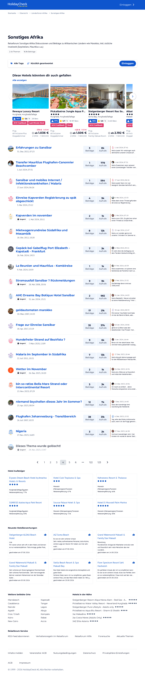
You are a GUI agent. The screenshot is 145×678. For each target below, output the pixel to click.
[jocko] (11, 417)
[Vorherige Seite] (37, 462)
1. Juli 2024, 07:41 (121, 147)
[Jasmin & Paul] (11, 231)
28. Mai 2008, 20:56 (37, 284)
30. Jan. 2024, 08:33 (122, 310)
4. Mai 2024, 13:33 (121, 198)
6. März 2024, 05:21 (122, 248)
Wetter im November (31, 369)
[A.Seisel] (11, 249)
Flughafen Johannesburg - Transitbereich (46, 416)
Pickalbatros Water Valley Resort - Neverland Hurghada (99, 603)
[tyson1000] (113, 383)
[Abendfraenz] (113, 230)
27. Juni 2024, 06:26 (25, 187)
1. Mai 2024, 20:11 (37, 219)
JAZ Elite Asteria (80, 621)
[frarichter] (11, 385)
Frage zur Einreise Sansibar (35, 325)
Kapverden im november (34, 215)
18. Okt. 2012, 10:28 (26, 237)
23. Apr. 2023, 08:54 (25, 405)
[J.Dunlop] (11, 432)
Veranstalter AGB (38, 653)
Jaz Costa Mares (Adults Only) (87, 617)
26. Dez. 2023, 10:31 (122, 369)
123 (99, 462)
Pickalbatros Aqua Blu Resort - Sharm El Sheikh (96, 610)
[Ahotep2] (113, 280)
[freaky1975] (11, 326)
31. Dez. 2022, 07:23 (26, 151)
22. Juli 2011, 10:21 (25, 358)
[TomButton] (113, 309)
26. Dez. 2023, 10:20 (37, 373)
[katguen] (11, 267)
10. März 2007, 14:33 (26, 314)
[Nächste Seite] (107, 462)
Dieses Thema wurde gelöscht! (38, 446)
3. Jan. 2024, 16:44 (121, 339)
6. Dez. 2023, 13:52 (122, 416)
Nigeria (21, 431)
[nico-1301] (11, 216)
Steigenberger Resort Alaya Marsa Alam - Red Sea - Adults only (100, 600)
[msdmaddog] (11, 281)
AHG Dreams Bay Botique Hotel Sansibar (45, 295)
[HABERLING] (113, 197)
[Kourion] (113, 215)
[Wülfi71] (11, 403)
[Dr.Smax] (113, 416)
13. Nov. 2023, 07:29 (26, 391)
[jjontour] (11, 355)
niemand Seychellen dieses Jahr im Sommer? (49, 401)
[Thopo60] (113, 354)
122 (91, 462)
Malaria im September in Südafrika (41, 354)
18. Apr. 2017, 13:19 (25, 328)
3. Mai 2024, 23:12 (25, 205)
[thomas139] (11, 163)
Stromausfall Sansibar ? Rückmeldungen (45, 280)
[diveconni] (11, 311)
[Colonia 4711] (11, 149)
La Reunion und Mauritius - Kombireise (44, 265)
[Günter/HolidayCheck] (113, 339)
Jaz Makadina (79, 614)
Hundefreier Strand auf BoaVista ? (40, 339)
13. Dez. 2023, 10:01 (122, 384)
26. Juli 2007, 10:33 (25, 420)
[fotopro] (11, 447)
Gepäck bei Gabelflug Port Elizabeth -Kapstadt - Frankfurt (43, 249)
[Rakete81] (11, 296)
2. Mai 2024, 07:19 (121, 215)
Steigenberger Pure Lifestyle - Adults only (93, 607)
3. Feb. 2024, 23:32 (122, 280)
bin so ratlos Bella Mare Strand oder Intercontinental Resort (41, 385)
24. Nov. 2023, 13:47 (37, 449)
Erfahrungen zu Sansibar (34, 147)
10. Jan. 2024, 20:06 (122, 325)
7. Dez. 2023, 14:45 (122, 401)
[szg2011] (113, 147)
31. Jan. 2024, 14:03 (122, 295)
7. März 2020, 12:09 (37, 343)
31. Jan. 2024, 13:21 (37, 299)
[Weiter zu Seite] (83, 462)
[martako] (11, 199)
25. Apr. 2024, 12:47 (122, 230)
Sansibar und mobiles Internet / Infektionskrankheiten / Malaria (39, 181)
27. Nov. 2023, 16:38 (122, 431)
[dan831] (11, 341)
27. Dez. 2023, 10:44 (122, 354)
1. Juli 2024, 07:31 (25, 169)
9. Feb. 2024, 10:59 (25, 269)
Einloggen (126, 4)
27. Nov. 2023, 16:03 (25, 435)
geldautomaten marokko (34, 310)
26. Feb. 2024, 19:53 (26, 255)
